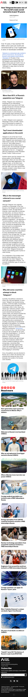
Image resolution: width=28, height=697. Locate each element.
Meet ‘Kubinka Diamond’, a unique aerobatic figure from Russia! (12, 610)
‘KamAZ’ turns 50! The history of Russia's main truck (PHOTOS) (12, 653)
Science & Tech (14, 20)
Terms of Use (4, 665)
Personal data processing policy (9, 664)
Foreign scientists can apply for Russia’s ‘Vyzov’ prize (12, 588)
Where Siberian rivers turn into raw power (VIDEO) (13, 476)
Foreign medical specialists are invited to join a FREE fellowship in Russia (12, 498)
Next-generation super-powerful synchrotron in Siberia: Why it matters (12, 410)
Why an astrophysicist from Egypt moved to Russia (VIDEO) (12, 454)
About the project (5, 662)
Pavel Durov (19, 328)
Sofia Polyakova (14, 15)
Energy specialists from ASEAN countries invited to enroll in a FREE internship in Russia (13, 521)
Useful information (17, 6)
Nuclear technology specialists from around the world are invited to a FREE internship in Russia (13, 544)
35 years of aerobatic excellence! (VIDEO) (12, 631)
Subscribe (6, 668)
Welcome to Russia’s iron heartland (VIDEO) (13, 433)
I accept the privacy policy (8, 677)
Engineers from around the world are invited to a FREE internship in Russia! (14, 567)
